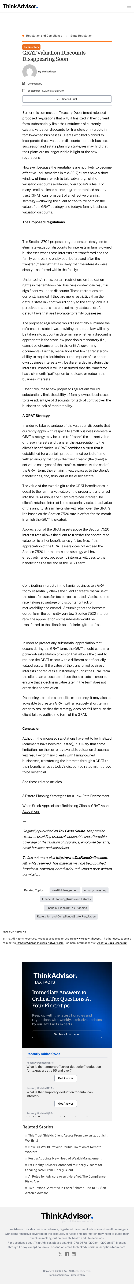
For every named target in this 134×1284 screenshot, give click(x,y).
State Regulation (81, 35)
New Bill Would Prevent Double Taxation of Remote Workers (63, 1149)
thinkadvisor (49, 71)
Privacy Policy (77, 1274)
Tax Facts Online (71, 831)
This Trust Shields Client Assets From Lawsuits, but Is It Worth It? (66, 1138)
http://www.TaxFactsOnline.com (81, 858)
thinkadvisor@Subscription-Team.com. (101, 1247)
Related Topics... (35, 890)
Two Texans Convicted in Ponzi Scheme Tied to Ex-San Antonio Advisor (65, 1190)
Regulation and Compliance (44, 35)
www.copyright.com (88, 938)
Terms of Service (58, 1274)
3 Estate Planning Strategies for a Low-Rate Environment (65, 796)
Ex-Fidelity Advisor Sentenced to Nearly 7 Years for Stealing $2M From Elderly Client (63, 1167)
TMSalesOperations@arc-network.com (40, 942)
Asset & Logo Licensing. (112, 942)
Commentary (31, 47)
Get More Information (67, 1034)
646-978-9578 (77, 1242)
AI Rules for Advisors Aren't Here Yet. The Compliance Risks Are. (65, 1179)
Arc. (66, 1271)
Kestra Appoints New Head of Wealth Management (65, 1158)
